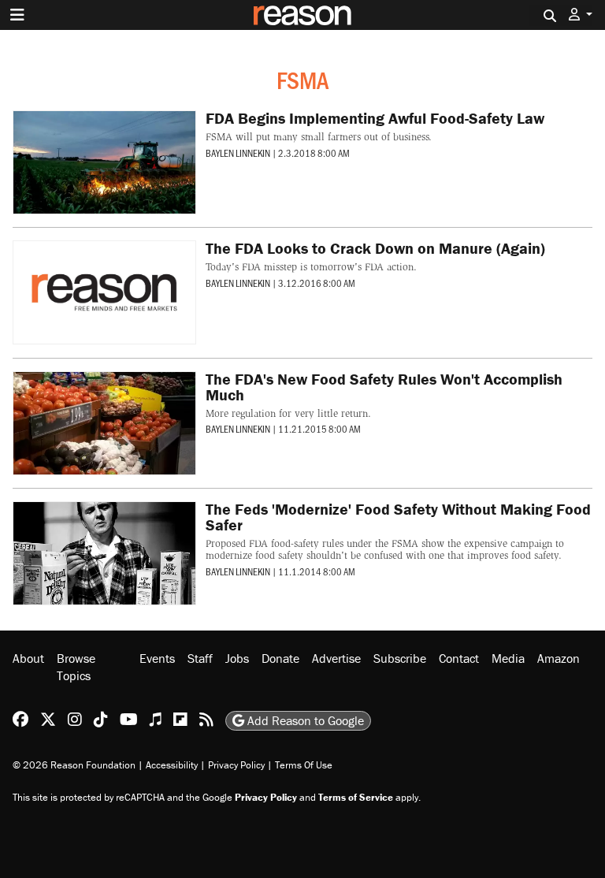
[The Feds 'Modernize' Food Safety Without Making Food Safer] (104, 553)
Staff (200, 658)
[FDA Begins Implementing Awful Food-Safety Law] (104, 162)
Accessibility (172, 765)
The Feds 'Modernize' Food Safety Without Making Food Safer (398, 516)
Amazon (558, 658)
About (28, 658)
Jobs (237, 658)
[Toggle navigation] (17, 15)
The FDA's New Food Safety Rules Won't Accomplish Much (384, 386)
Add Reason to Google (304, 720)
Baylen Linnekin (238, 153)
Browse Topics (76, 666)
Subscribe (399, 658)
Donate (280, 658)
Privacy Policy (236, 765)
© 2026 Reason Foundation (74, 765)
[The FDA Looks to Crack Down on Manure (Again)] (104, 292)
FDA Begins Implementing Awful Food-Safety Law (375, 118)
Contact (459, 658)
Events (157, 658)
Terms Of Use (303, 765)
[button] (580, 14)
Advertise (336, 658)
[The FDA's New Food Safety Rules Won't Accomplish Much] (104, 423)
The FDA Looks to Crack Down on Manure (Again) (375, 248)
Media (508, 658)
